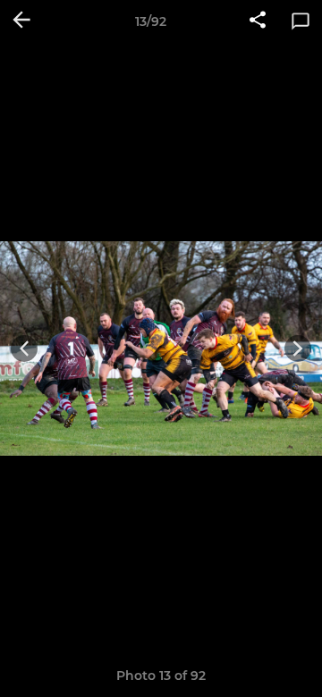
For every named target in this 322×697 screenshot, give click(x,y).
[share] (257, 21)
